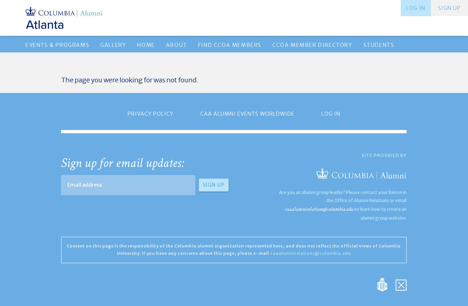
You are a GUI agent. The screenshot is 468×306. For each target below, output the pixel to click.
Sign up (449, 8)
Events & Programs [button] (57, 45)
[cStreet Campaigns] (401, 284)
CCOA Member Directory (312, 45)
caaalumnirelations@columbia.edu (319, 209)
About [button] (176, 45)
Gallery (113, 45)
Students (379, 45)
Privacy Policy (151, 114)
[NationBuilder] (386, 284)
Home (146, 45)
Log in (415, 8)
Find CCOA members (229, 45)
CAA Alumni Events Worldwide (247, 114)
